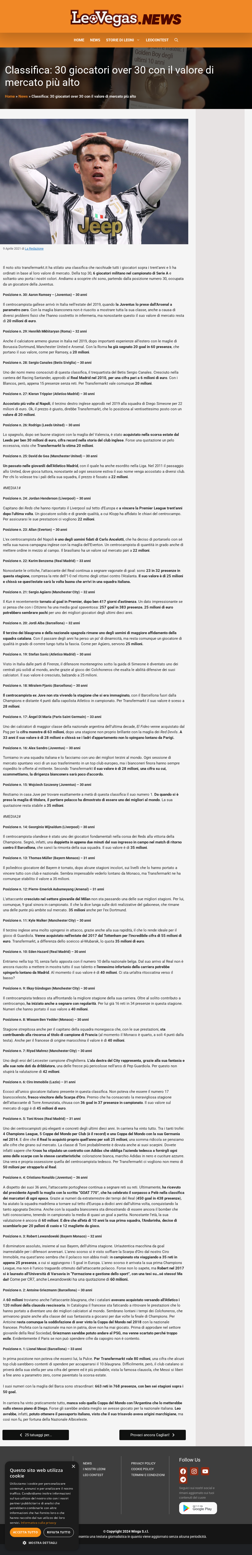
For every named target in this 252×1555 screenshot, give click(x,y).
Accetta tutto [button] (25, 1532)
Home (10, 96)
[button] (176, 40)
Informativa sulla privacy (38, 1523)
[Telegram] (183, 1479)
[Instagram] (194, 1471)
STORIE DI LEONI (120, 40)
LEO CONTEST (93, 1475)
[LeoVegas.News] (126, 18)
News (23, 96)
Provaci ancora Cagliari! (150, 1435)
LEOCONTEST (157, 40)
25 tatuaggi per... (38, 1435)
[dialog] (42, 1505)
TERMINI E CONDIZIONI (148, 1475)
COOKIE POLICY (142, 1469)
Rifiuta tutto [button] (58, 1532)
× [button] (73, 1466)
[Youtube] (205, 1471)
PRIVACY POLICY (143, 1463)
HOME (79, 40)
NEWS (95, 40)
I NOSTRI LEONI (94, 1469)
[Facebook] (183, 1471)
